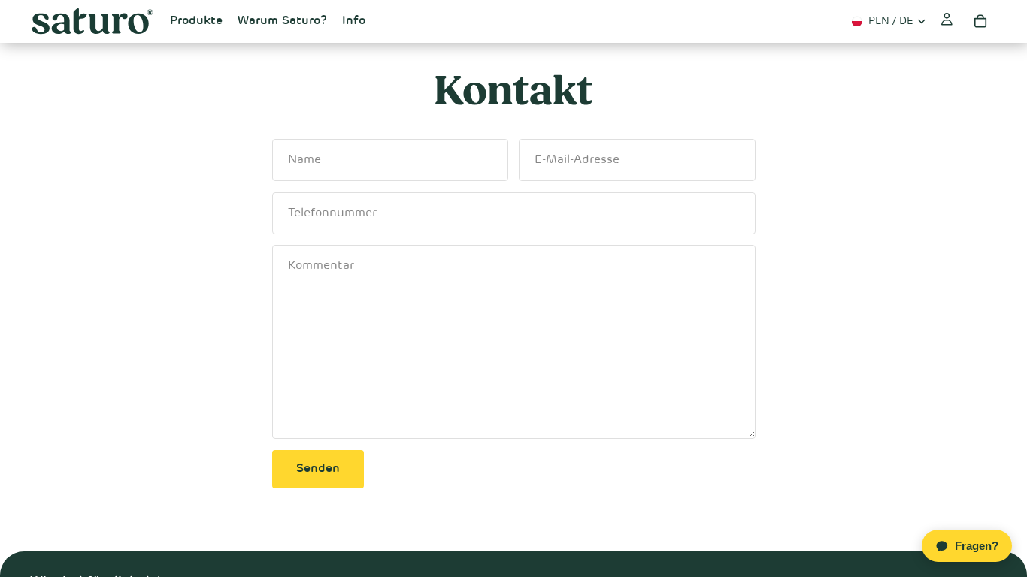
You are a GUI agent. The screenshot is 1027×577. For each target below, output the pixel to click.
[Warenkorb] (980, 21)
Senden (318, 469)
